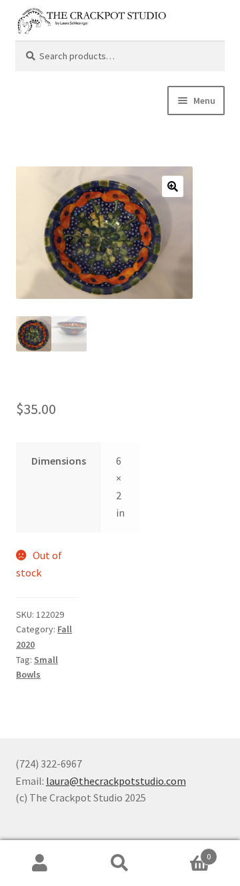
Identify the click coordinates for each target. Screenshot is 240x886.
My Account (40, 863)
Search (120, 863)
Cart (185, 851)
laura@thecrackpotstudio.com (116, 780)
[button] (172, 186)
